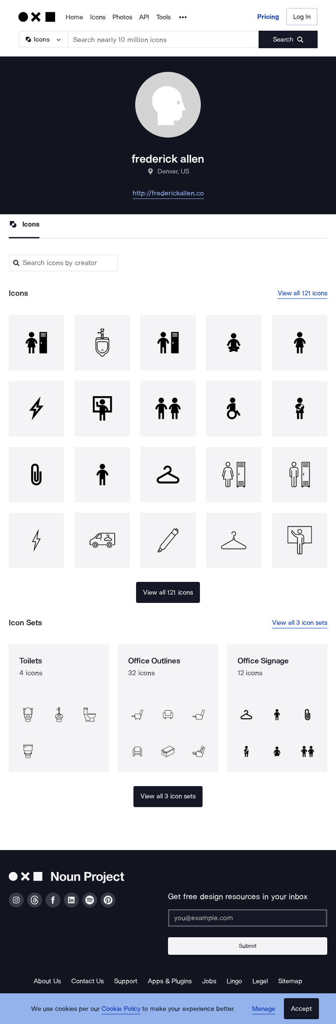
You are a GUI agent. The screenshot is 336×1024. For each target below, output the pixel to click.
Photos (122, 17)
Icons (97, 17)
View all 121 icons (303, 293)
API (144, 17)
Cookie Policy (121, 1009)
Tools (163, 17)
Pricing (268, 17)
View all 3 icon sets (299, 623)
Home (74, 17)
